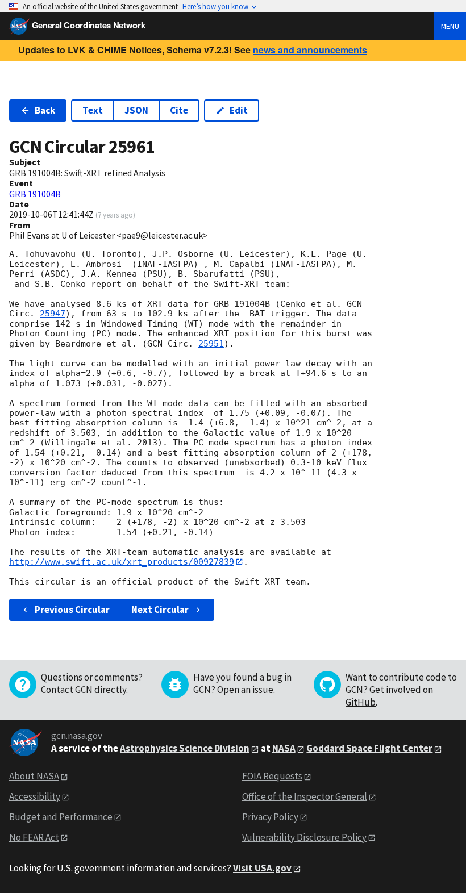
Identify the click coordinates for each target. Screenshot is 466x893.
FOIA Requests (272, 776)
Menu (450, 26)
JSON (136, 110)
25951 (211, 344)
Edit (239, 110)
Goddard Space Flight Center (369, 748)
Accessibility (34, 796)
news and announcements (310, 49)
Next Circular (160, 609)
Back (45, 110)
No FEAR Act (34, 837)
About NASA (34, 776)
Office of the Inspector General (304, 796)
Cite (179, 110)
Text (92, 110)
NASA (284, 748)
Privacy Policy (270, 817)
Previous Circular (72, 609)
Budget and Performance (61, 817)
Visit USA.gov (262, 868)
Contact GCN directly (83, 689)
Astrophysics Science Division (184, 748)
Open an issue (245, 689)
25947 (52, 313)
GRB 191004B (35, 193)
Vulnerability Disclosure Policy (304, 837)
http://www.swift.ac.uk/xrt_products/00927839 (121, 562)
